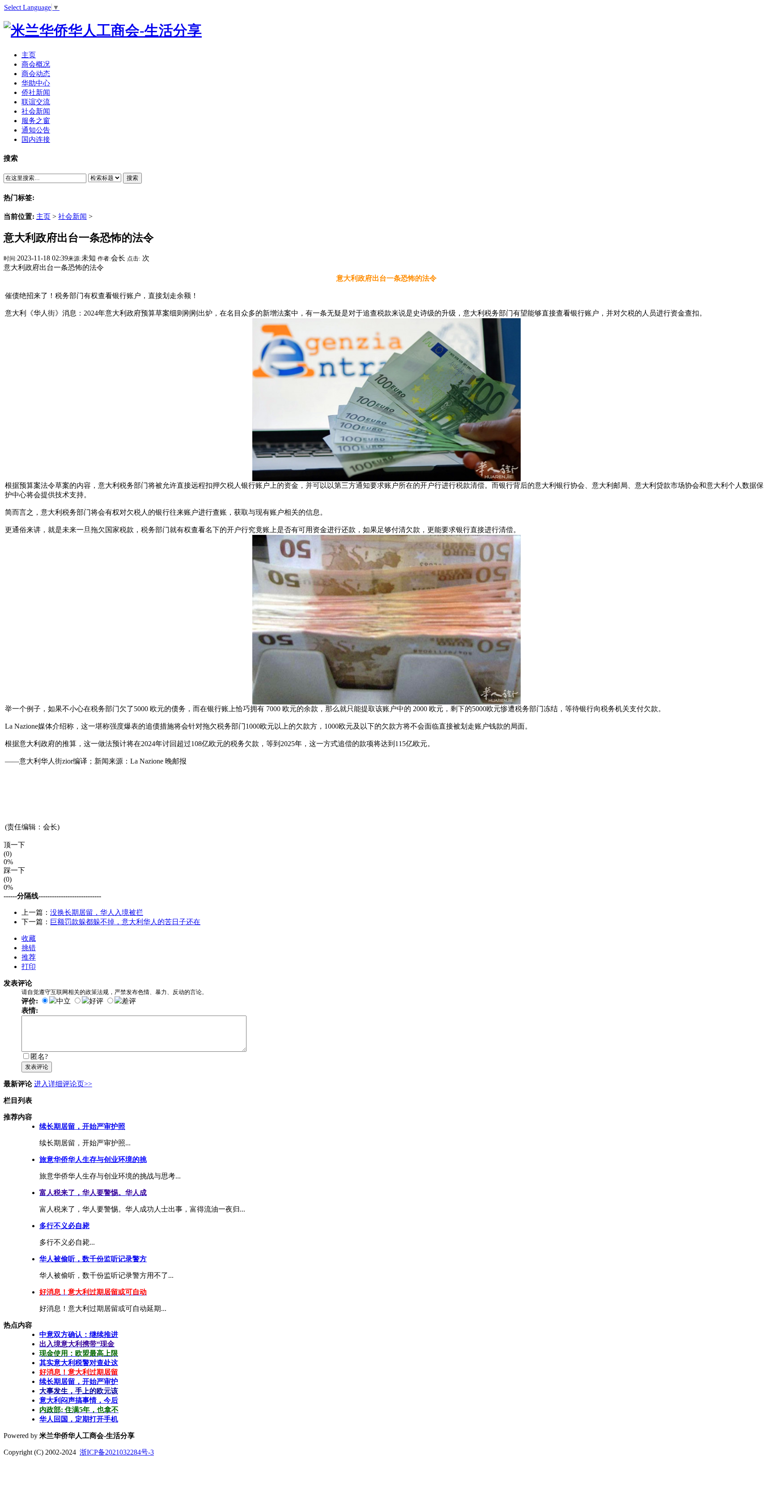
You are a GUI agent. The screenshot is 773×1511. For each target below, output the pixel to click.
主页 (43, 216)
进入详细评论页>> (63, 1084)
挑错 (28, 948)
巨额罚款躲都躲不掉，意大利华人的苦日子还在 (125, 922)
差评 (129, 1001)
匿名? (39, 1056)
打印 (28, 966)
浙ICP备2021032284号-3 (117, 1452)
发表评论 (36, 1066)
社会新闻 (72, 216)
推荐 (28, 957)
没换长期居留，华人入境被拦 (96, 912)
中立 (63, 1001)
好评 (96, 1001)
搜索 (132, 178)
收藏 (28, 938)
